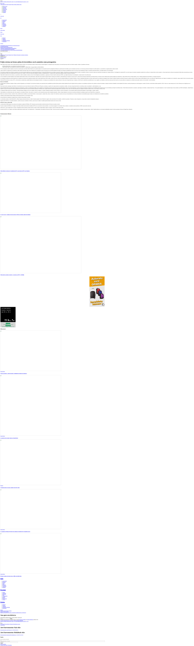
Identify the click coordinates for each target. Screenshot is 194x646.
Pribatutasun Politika (22, 619)
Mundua (3, 21)
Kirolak (10, 4)
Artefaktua (1, 43)
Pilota (3, 595)
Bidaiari (15, 48)
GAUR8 (16, 1)
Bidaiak (4, 45)
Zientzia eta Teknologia (13, 45)
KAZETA (24, 1)
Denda (7, 46)
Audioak (7, 47)
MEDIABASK (20, 1)
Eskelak (4, 46)
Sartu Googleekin (3, 644)
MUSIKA (5, 1)
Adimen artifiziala (17, 4)
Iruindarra (4, 26)
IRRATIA (2, 1)
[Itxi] (0, 640)
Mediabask (7, 49)
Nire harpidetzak (7, 624)
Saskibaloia (4, 593)
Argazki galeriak (6, 610)
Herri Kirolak (4, 598)
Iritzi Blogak (4, 41)
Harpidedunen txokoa (16, 624)
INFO (1, 3)
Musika (1, 45)
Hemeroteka (10, 47)
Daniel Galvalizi (3, 57)
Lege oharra (11, 50)
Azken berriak (2, 4)
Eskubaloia (4, 594)
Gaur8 (5, 49)
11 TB (27, 1)
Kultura (12, 4)
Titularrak (11, 624)
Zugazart (3, 38)
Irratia (1, 48)
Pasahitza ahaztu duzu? (4, 645)
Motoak (3, 597)
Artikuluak (4, 39)
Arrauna (3, 599)
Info (5, 4)
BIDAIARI (9, 1)
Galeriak (4, 47)
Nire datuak (2, 624)
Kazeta (10, 49)
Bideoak (1, 47)
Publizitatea (20, 50)
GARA (12, 1)
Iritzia (7, 4)
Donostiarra (4, 24)
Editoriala (4, 37)
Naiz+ (3, 22)
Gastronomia (7, 45)
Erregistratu (10, 645)
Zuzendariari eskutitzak (6, 40)
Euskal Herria (4, 581)
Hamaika (13, 49)
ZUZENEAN (4, 612)
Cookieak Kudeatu (16, 50)
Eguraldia (1, 46)
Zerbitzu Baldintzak (30, 619)
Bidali (11, 618)
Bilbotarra (4, 23)
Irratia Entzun (4, 48)
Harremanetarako (6, 50)
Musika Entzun (11, 48)
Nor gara (1, 50)
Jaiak (20, 4)
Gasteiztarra (4, 25)
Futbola (3, 592)
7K (14, 1)
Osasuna (18, 45)
